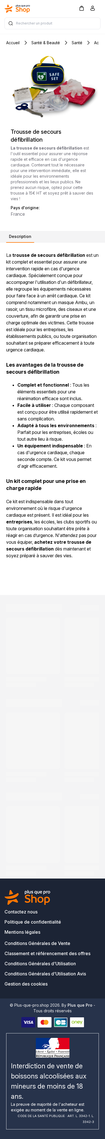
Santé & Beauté (45, 42)
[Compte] (92, 9)
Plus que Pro (79, 1005)
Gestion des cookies (26, 984)
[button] (81, 8)
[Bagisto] (17, 9)
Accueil (13, 42)
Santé (77, 42)
